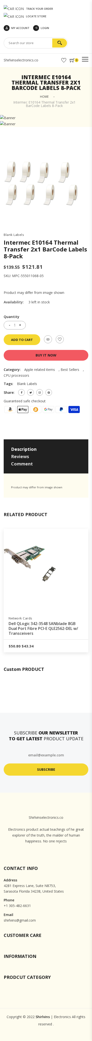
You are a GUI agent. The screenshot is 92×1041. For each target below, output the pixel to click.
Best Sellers (70, 369)
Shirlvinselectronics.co (21, 60)
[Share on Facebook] (21, 392)
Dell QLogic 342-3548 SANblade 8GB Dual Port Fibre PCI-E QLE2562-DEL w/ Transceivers (43, 628)
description (24, 449)
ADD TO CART (22, 339)
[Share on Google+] (39, 392)
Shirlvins (43, 1016)
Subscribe (46, 769)
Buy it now (46, 355)
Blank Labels (14, 235)
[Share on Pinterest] (48, 392)
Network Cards (20, 618)
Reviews (20, 456)
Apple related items (39, 369)
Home (44, 97)
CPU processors (16, 375)
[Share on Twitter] (30, 392)
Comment (22, 464)
